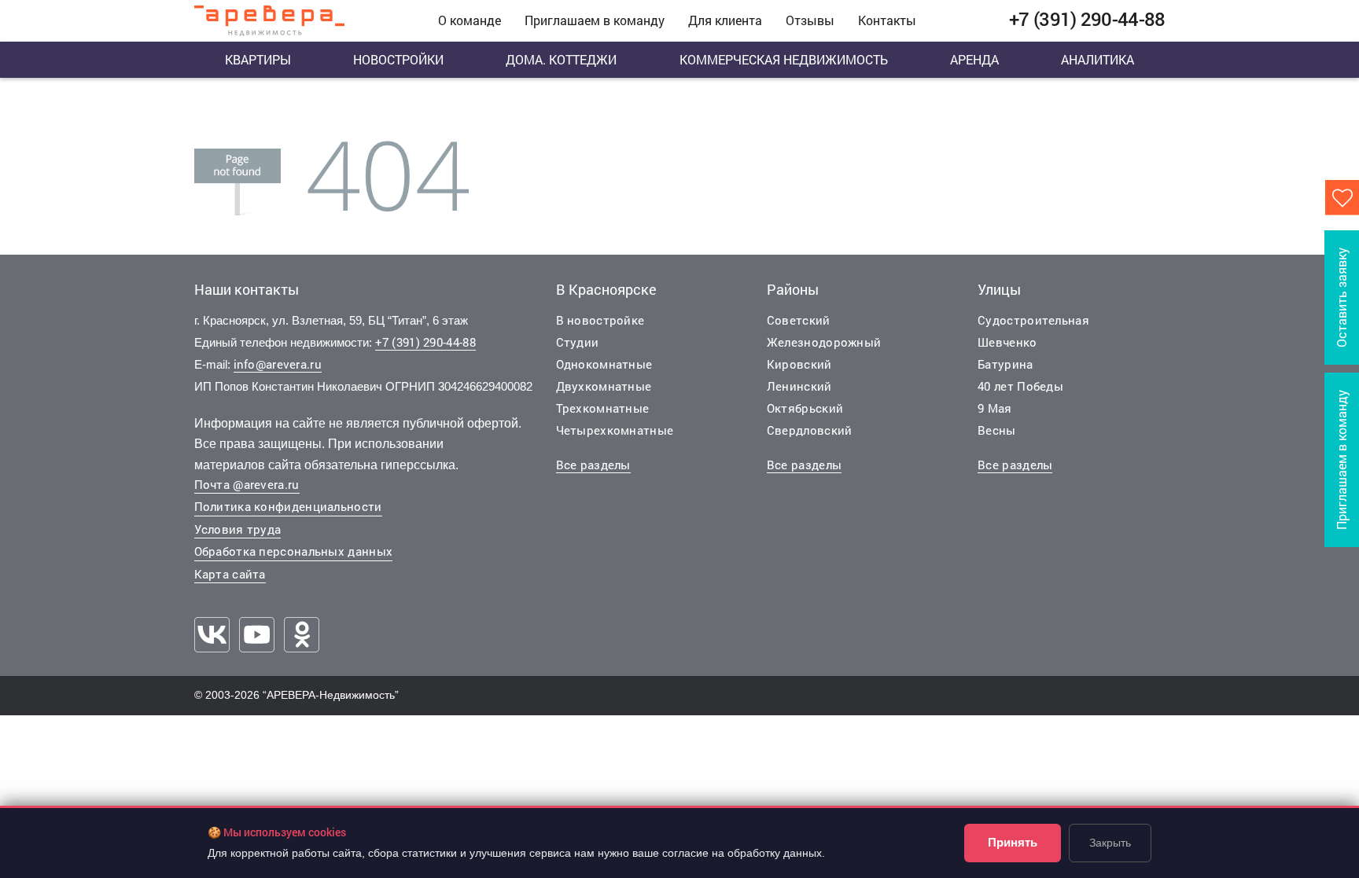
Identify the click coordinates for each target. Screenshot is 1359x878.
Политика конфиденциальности (288, 506)
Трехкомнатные (603, 408)
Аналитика (1097, 59)
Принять (1012, 842)
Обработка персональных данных (293, 551)
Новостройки (398, 59)
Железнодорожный (824, 342)
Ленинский (799, 386)
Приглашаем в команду (595, 20)
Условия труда (238, 529)
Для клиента (725, 20)
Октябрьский (805, 408)
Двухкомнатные (604, 386)
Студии (577, 342)
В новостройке (600, 320)
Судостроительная (1033, 320)
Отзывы (810, 20)
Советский (798, 320)
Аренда (974, 59)
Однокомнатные (604, 364)
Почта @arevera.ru (247, 484)
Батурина (1005, 364)
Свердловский (810, 430)
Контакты (887, 20)
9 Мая (995, 408)
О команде (469, 20)
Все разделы (593, 464)
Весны (997, 430)
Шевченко (1007, 342)
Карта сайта (230, 574)
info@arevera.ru (278, 364)
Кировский (799, 364)
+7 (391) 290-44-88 (425, 342)
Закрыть (1110, 842)
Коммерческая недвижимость (784, 59)
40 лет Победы (1020, 386)
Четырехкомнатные (615, 430)
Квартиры (258, 59)
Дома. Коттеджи (561, 59)
